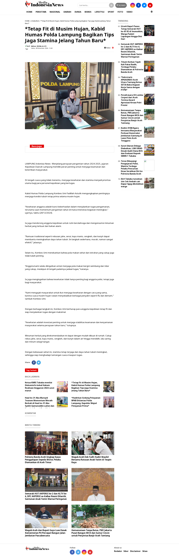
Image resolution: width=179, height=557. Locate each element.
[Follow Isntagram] (84, 552)
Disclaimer (135, 551)
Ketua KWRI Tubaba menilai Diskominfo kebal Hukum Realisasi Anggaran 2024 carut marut (39, 386)
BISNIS (88, 12)
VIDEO (129, 12)
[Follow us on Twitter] (78, 552)
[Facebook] (34, 362)
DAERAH (67, 12)
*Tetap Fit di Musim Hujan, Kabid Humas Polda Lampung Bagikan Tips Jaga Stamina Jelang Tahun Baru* (85, 386)
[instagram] (132, 5)
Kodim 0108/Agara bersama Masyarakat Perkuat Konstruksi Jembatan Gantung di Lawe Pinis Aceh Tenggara (131, 134)
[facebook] (138, 5)
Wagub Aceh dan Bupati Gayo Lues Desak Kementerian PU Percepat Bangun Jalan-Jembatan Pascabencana (46, 533)
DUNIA (78, 12)
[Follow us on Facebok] (72, 552)
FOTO (120, 12)
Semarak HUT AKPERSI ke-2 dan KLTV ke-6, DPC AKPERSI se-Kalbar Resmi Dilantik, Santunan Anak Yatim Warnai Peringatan (46, 496)
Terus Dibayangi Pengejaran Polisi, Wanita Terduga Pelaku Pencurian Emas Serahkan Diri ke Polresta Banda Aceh (132, 167)
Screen (121, 5)
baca (108, 48)
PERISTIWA (41, 12)
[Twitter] (39, 362)
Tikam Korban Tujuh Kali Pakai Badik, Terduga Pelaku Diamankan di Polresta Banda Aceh (132, 67)
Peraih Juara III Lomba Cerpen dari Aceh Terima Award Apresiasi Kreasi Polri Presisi (132, 100)
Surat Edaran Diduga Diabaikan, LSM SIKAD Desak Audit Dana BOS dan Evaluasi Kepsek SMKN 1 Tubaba (132, 150)
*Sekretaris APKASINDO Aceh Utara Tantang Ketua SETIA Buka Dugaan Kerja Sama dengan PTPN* (131, 83)
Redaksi (118, 551)
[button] (151, 10)
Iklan (144, 551)
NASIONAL (55, 12)
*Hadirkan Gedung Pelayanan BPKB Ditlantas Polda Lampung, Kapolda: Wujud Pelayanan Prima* (85, 401)
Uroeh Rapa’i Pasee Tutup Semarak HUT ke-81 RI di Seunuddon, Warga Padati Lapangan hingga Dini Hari (132, 32)
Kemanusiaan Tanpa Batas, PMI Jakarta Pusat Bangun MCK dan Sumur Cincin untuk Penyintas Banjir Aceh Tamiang (91, 533)
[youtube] (150, 5)
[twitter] (144, 5)
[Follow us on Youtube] (90, 552)
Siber (125, 551)
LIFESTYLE (99, 12)
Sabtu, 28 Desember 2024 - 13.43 (41, 48)
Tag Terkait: (31, 370)
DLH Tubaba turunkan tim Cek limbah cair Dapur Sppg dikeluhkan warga (132, 183)
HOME (29, 12)
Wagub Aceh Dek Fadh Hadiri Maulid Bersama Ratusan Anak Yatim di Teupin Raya (91, 460)
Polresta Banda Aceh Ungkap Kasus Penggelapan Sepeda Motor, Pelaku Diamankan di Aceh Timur (43, 460)
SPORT (111, 12)
